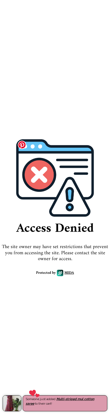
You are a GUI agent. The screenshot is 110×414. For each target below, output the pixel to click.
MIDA (69, 273)
